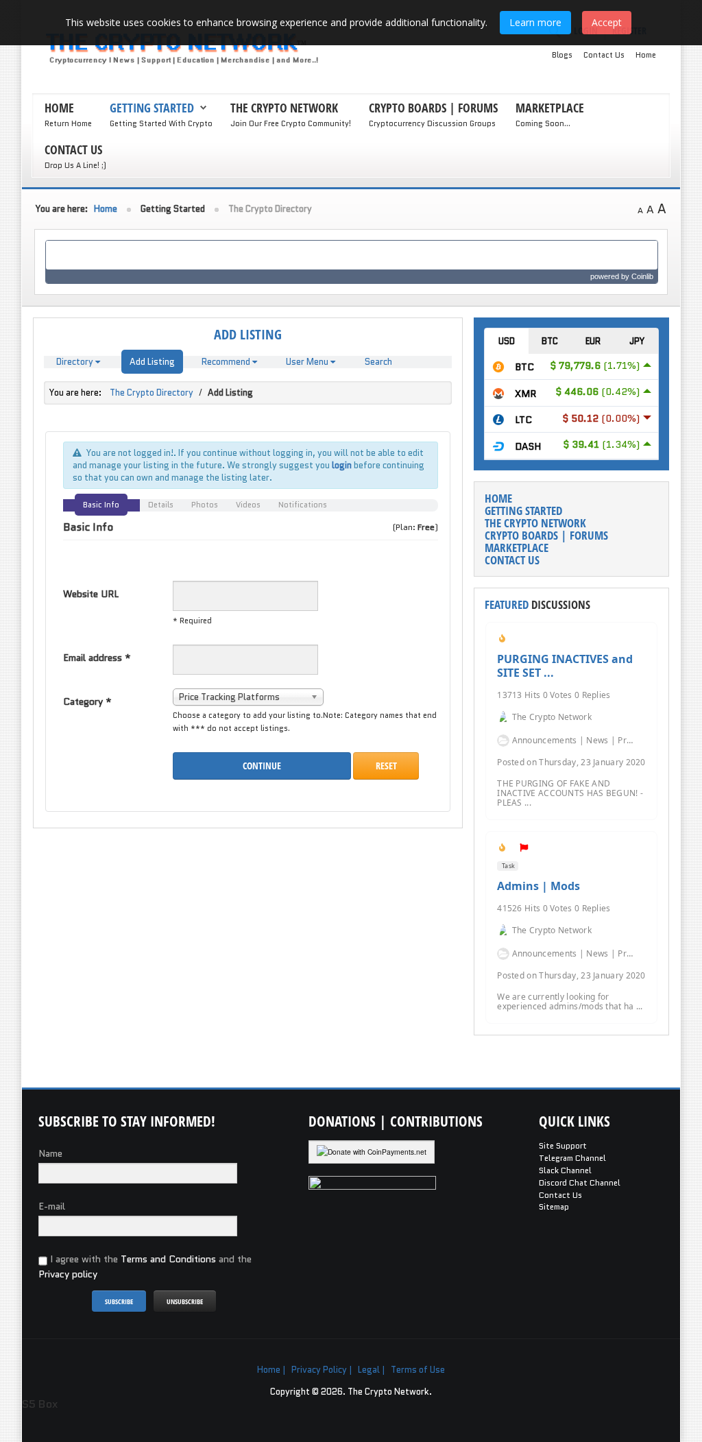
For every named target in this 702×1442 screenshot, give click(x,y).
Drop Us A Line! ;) (75, 165)
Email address (97, 657)
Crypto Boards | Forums (433, 107)
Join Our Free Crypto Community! (290, 123)
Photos (204, 504)
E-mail (51, 1206)
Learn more (535, 22)
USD (506, 341)
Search (378, 361)
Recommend (227, 361)
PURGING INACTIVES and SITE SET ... (565, 666)
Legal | (371, 1369)
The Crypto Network (284, 107)
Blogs (562, 54)
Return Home (68, 123)
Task (508, 865)
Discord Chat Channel (579, 1182)
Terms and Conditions (168, 1259)
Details (160, 504)
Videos (248, 504)
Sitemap (554, 1206)
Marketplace (550, 107)
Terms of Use (418, 1369)
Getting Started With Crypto (161, 123)
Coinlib (642, 276)
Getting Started (152, 107)
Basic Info (101, 504)
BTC (550, 341)
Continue (262, 765)
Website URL (91, 594)
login (342, 465)
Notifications (302, 504)
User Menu (308, 361)
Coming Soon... (543, 123)
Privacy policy (67, 1274)
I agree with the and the (145, 1267)
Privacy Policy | (321, 1369)
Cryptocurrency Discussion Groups (432, 123)
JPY (636, 341)
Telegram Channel (572, 1158)
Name (50, 1153)
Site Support (563, 1145)
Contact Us (604, 54)
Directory (75, 361)
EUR (593, 341)
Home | (271, 1369)
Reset (386, 765)
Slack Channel (565, 1170)
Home (646, 54)
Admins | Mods (538, 886)
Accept (607, 22)
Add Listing (152, 361)
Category (87, 701)
